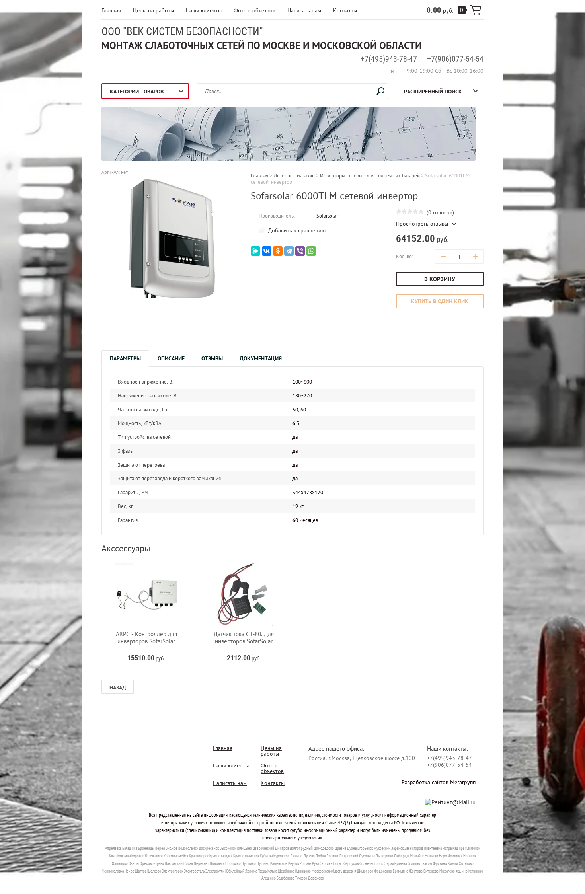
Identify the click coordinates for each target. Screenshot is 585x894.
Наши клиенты (204, 10)
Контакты (345, 10)
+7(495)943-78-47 (389, 59)
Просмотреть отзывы (422, 223)
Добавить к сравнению (296, 230)
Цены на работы (153, 10)
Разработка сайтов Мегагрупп (439, 782)
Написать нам (304, 10)
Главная (111, 10)
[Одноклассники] (278, 251)
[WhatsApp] (311, 251)
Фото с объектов (254, 10)
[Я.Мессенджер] (255, 251)
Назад (117, 687)
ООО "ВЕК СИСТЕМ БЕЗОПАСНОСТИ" (182, 31)
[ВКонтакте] (266, 251)
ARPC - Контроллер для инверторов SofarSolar (146, 637)
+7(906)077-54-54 (455, 59)
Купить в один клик (439, 301)
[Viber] (300, 251)
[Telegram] (289, 251)
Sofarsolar (327, 215)
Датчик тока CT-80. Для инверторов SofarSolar (244, 637)
